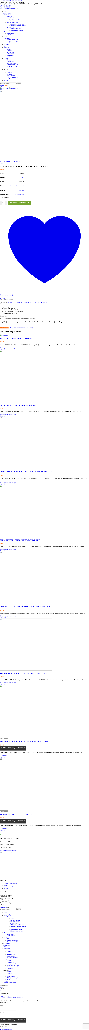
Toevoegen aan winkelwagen (19, 202)
